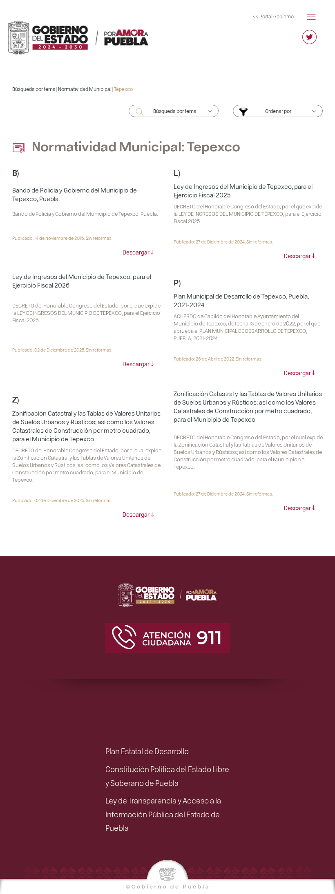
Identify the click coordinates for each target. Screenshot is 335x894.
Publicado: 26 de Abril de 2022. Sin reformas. (218, 359)
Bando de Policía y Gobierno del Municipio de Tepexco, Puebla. (74, 194)
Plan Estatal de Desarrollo (147, 751)
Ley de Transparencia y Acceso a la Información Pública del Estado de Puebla (163, 813)
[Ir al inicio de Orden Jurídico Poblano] (83, 34)
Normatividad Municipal (85, 89)
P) (177, 282)
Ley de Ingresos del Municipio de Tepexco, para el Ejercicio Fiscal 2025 (243, 190)
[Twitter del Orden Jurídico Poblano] (309, 40)
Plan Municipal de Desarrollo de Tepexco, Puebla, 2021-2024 (241, 300)
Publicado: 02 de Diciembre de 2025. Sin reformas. (62, 350)
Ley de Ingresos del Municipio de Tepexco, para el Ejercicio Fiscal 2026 (81, 280)
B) (15, 172)
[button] (311, 16)
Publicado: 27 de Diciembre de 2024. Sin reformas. (223, 242)
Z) (15, 399)
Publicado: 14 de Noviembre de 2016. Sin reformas (62, 238)
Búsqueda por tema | (35, 89)
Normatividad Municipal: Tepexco (134, 146)
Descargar (136, 252)
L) (177, 172)
